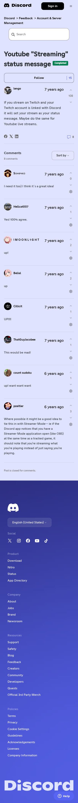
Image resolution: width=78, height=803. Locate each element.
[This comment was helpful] (70, 173)
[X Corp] (11, 136)
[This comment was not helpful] (70, 185)
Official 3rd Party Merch (24, 694)
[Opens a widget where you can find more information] (63, 796)
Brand (12, 614)
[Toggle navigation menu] (71, 6)
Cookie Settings (18, 729)
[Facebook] (5, 136)
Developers (15, 681)
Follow (39, 77)
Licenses (13, 748)
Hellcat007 (20, 206)
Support (13, 642)
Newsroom (15, 621)
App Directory (17, 580)
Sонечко (19, 173)
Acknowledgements (21, 742)
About (12, 601)
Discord (9, 18)
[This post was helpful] (70, 90)
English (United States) (28, 522)
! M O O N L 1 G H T (26, 239)
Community (15, 675)
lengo (17, 88)
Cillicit (17, 306)
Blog (11, 655)
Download (15, 560)
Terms (12, 715)
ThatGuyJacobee (24, 339)
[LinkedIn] (16, 136)
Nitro (11, 567)
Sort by (61, 155)
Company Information (22, 755)
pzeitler (18, 406)
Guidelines (15, 735)
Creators (13, 668)
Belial (17, 273)
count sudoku (22, 372)
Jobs (11, 608)
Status (12, 573)
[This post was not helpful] (70, 102)
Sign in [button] (53, 6)
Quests (12, 688)
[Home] (17, 6)
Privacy (12, 722)
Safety (12, 648)
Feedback (26, 18)
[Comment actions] (70, 191)
